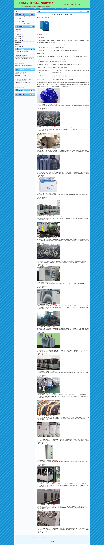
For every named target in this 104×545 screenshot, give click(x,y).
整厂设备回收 (19, 38)
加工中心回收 (19, 40)
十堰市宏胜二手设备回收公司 (42, 108)
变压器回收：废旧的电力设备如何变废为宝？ (24, 65)
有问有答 (62, 8)
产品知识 (55, 8)
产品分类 (48, 8)
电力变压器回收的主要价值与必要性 (22, 55)
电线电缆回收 (19, 46)
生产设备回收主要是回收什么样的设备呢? (23, 79)
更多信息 (38, 533)
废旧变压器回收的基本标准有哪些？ (22, 51)
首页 (35, 8)
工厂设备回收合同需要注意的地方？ (22, 86)
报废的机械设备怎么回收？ (20, 75)
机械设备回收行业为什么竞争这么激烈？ (23, 82)
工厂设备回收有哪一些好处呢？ (21, 72)
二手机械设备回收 (19, 31)
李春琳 (71, 537)
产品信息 (42, 8)
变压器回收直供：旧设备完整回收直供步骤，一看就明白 (24, 58)
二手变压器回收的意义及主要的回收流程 (23, 62)
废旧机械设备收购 (19, 33)
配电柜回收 (18, 44)
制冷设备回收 (19, 36)
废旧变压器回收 (19, 29)
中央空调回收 (19, 42)
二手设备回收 (19, 34)
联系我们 (69, 8)
